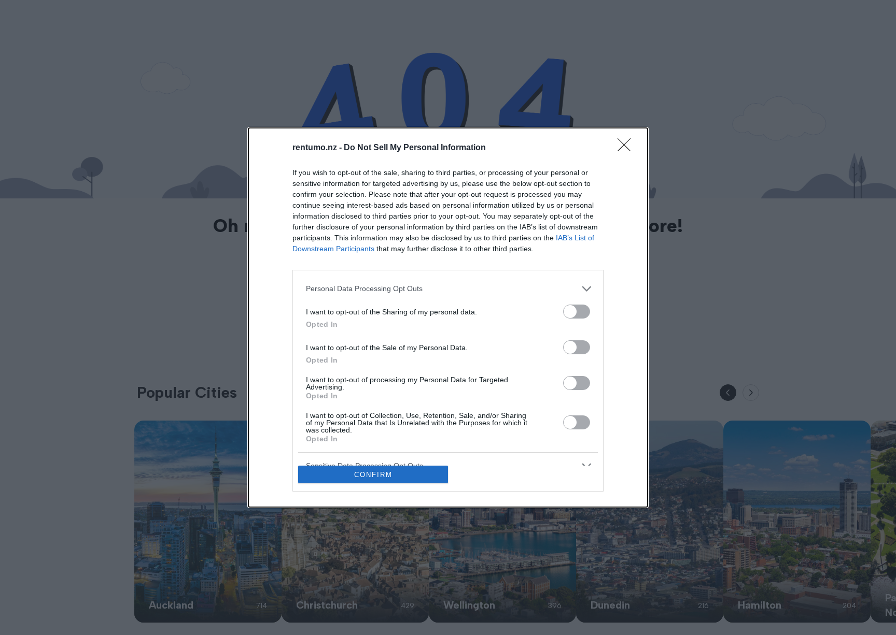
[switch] (576, 312)
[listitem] (448, 288)
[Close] (627, 148)
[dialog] (448, 318)
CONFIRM (373, 475)
